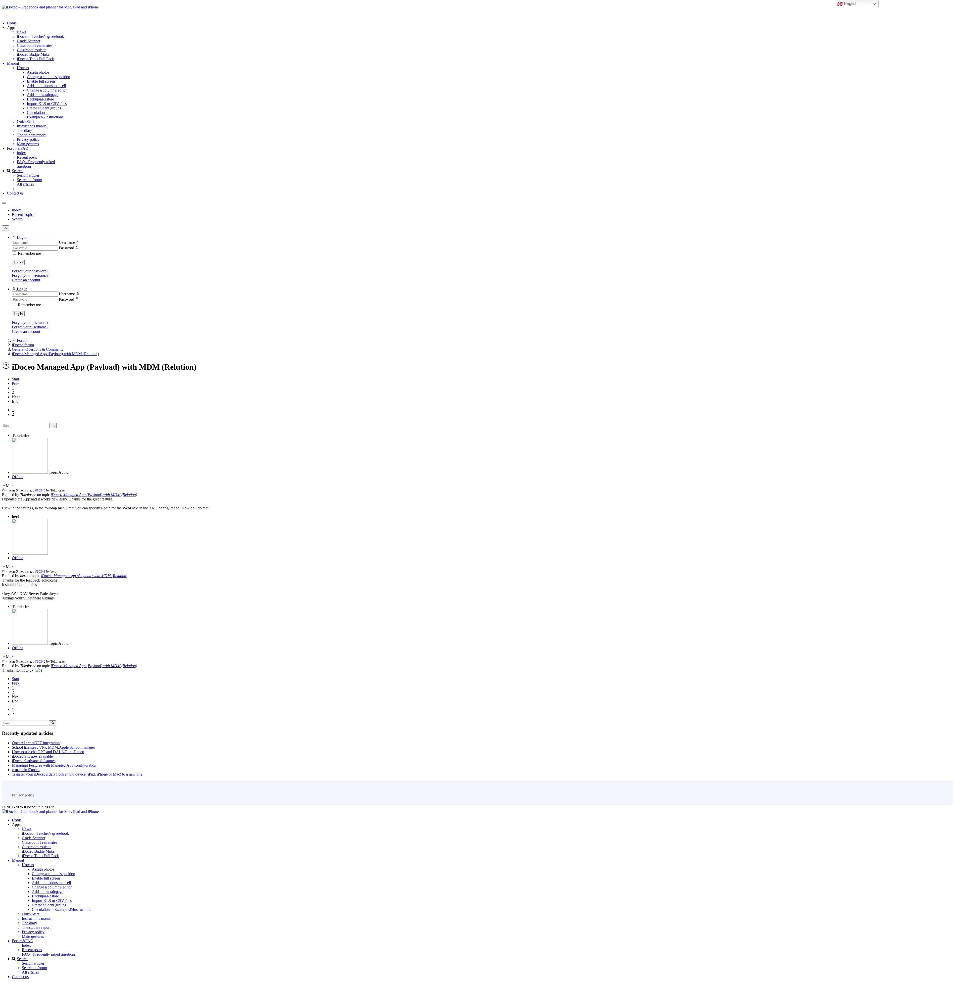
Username (67, 242)
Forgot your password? (30, 271)
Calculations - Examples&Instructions (45, 114)
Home (12, 23)
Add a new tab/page (42, 95)
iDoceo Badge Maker (34, 54)
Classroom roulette (31, 50)
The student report (31, 135)
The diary (24, 130)
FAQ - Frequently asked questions (49, 954)
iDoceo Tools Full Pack (35, 59)
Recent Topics (23, 214)
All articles (25, 184)
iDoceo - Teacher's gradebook (40, 36)
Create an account (26, 280)
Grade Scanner (28, 41)
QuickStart (25, 121)
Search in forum (29, 180)
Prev (15, 383)
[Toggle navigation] (4, 203)
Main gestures (28, 144)
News (21, 32)
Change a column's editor (47, 90)
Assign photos (38, 72)
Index (21, 153)
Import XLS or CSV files (47, 103)
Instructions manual (32, 126)
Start (15, 379)
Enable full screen (41, 81)
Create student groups (44, 108)
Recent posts (27, 157)
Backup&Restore (40, 99)
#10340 (40, 490)
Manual (13, 63)
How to (23, 68)
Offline (17, 477)
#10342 (40, 661)
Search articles (28, 175)
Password (66, 248)
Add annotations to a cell (46, 86)
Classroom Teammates (34, 45)
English (850, 3)
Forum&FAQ (17, 148)
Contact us (15, 193)
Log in (18, 262)
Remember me (29, 253)
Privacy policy (28, 139)
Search (17, 171)
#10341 (40, 571)
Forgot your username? (30, 275)
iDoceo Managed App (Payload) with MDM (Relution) (94, 494)
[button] (19, 237)
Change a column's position (48, 77)
